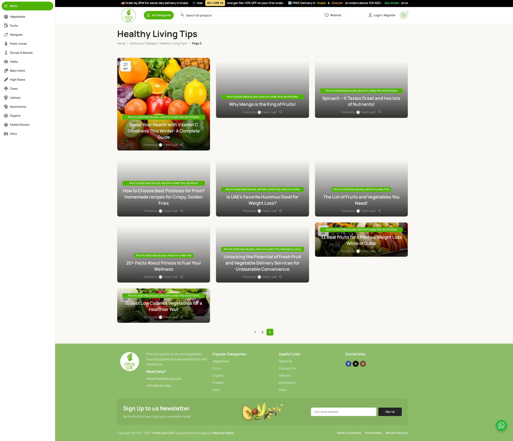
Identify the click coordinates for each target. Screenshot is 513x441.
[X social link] (356, 364)
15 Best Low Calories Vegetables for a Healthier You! (163, 306)
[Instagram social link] (363, 364)
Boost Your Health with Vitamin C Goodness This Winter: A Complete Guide (164, 131)
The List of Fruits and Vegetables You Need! (361, 200)
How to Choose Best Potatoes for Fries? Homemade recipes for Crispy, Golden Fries (164, 197)
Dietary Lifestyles (268, 189)
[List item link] (244, 361)
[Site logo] (128, 15)
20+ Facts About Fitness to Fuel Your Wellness (163, 266)
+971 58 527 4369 (158, 386)
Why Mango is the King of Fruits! (262, 104)
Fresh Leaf (170, 145)
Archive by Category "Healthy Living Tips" (159, 43)
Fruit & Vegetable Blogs (143, 117)
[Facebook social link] (348, 364)
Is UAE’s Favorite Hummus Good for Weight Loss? (262, 200)
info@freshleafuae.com (163, 378)
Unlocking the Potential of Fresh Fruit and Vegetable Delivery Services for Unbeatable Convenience (262, 263)
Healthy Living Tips (172, 117)
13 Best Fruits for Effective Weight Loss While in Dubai (361, 240)
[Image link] (130, 361)
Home (121, 43)
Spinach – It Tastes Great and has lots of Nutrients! (361, 101)
